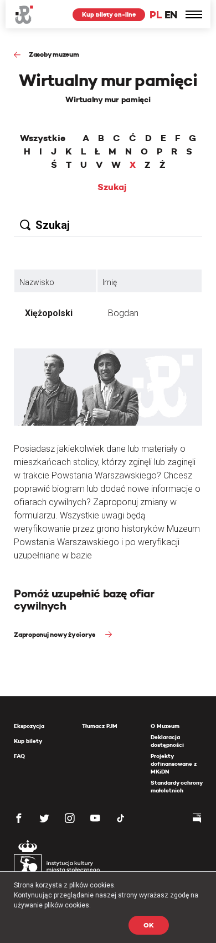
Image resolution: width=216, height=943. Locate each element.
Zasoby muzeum (54, 54)
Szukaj (112, 187)
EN (170, 14)
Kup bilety (28, 741)
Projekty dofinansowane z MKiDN (174, 763)
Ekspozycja (29, 726)
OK (148, 925)
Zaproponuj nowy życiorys (55, 634)
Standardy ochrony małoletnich (176, 786)
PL (156, 14)
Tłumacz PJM (99, 726)
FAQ (19, 756)
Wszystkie (42, 138)
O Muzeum (165, 726)
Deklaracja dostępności (167, 741)
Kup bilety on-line (109, 14)
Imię (109, 282)
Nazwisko (36, 282)
